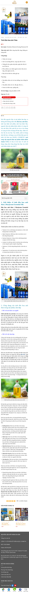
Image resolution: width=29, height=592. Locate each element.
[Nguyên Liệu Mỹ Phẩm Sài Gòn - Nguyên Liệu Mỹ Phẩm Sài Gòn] (14, 2)
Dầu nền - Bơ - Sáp (22, 37)
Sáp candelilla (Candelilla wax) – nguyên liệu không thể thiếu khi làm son (7, 524)
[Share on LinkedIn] (14, 108)
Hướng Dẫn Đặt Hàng (6, 567)
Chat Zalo (8, 591)
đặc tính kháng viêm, (19, 315)
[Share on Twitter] (7, 108)
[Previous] (1, 519)
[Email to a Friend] (9, 108)
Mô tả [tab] (2, 115)
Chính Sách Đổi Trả (5, 574)
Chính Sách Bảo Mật (6, 576)
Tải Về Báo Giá (4, 572)
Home (2, 37)
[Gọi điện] (14, 589)
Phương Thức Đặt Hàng (7, 569)
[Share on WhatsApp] (2, 108)
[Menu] (27, 2)
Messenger (20, 591)
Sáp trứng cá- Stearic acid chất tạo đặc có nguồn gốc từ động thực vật (21, 524)
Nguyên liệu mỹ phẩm (10, 37)
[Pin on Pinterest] (12, 108)
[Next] (28, 519)
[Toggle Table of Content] (25, 198)
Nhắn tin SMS (26, 591)
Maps (3, 591)
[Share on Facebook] (5, 108)
